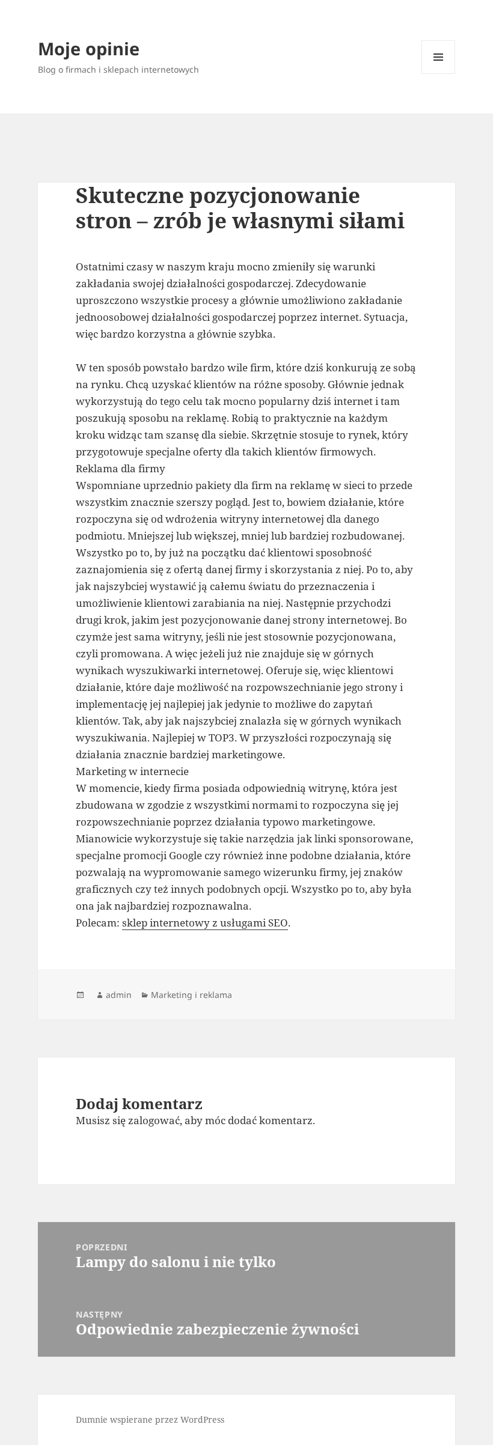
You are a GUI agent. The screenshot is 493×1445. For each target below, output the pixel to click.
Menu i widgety (438, 73)
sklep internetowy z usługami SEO (205, 922)
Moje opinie (88, 48)
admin (119, 994)
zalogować (154, 1120)
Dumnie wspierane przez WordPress (150, 1419)
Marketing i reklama (191, 994)
